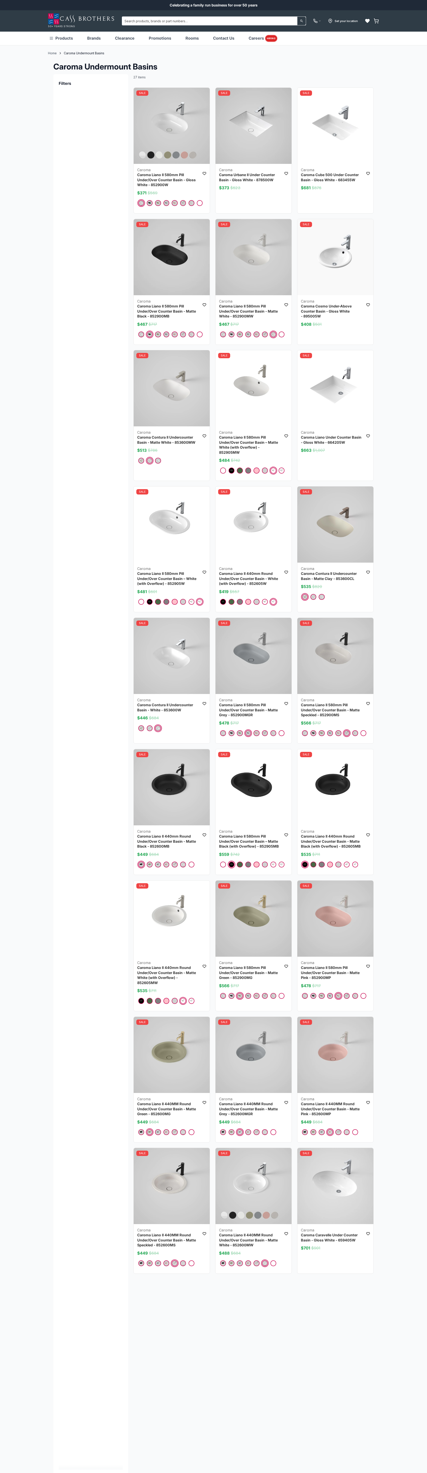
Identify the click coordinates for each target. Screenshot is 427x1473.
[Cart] (376, 21)
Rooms (192, 38)
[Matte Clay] (141, 461)
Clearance (125, 38)
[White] (200, 203)
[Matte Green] (158, 203)
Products (64, 38)
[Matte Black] (150, 203)
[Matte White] (191, 203)
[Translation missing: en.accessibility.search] (301, 21)
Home (52, 53)
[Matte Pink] (174, 203)
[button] (367, 21)
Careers (262, 38)
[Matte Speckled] (183, 203)
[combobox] (214, 20)
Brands (94, 38)
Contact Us (223, 38)
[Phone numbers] (317, 21)
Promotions (160, 38)
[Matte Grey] (166, 203)
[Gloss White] (141, 203)
